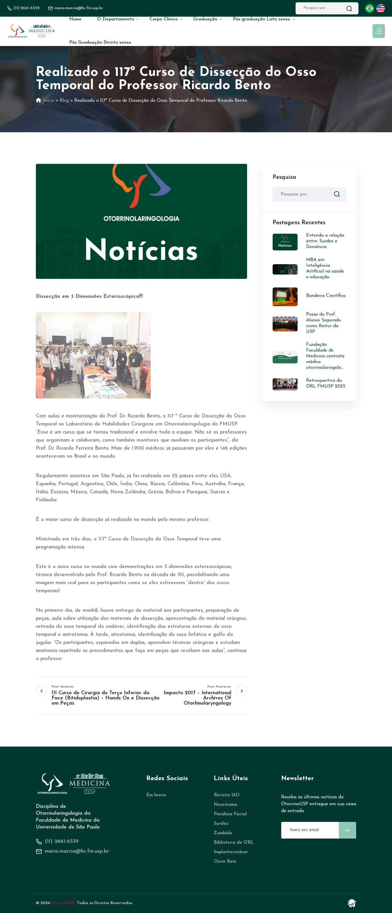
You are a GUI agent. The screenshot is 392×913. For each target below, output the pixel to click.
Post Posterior (197, 695)
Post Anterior (106, 695)
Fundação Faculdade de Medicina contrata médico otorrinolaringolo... (325, 356)
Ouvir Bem (225, 861)
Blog (64, 100)
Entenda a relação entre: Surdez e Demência (325, 241)
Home (75, 19)
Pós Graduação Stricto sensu (100, 42)
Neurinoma (225, 804)
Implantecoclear (231, 852)
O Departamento (115, 19)
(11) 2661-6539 (26, 8)
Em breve (156, 795)
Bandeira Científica (326, 296)
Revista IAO (227, 795)
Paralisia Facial (230, 814)
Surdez (221, 823)
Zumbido (223, 833)
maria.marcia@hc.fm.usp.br (77, 851)
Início (48, 100)
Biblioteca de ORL (234, 842)
